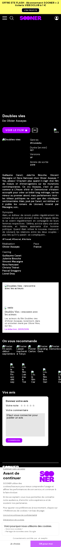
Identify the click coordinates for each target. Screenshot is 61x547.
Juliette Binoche (11, 258)
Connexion (14, 440)
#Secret (16, 239)
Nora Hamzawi (10, 265)
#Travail (6, 239)
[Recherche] (12, 18)
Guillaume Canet (11, 256)
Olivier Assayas (16, 120)
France (37, 246)
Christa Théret (10, 268)
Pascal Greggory (11, 271)
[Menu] (4, 18)
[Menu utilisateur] (57, 18)
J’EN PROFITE (30, 10)
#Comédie (35, 143)
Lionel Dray (8, 274)
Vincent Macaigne (12, 261)
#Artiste (26, 239)
